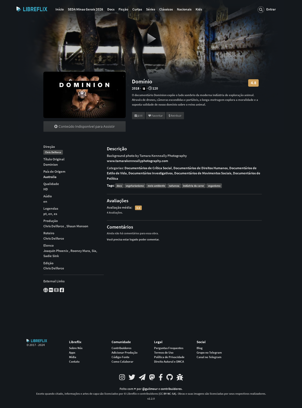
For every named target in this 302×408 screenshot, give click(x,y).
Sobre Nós (75, 348)
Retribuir (175, 115)
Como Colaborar (122, 361)
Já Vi (139, 115)
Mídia (72, 357)
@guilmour (150, 389)
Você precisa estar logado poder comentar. (133, 239)
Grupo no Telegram (209, 352)
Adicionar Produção (124, 352)
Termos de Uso (163, 352)
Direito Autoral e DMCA (169, 361)
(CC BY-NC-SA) (167, 393)
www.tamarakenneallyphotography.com (137, 161)
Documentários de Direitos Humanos (200, 168)
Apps (72, 352)
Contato (74, 361)
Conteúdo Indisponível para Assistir (86, 126)
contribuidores (171, 389)
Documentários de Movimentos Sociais (202, 173)
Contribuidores (121, 348)
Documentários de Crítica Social (148, 168)
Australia (49, 177)
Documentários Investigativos (150, 173)
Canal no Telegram (209, 357)
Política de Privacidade (169, 357)
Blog (200, 348)
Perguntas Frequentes (168, 348)
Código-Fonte (120, 357)
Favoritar (157, 115)
